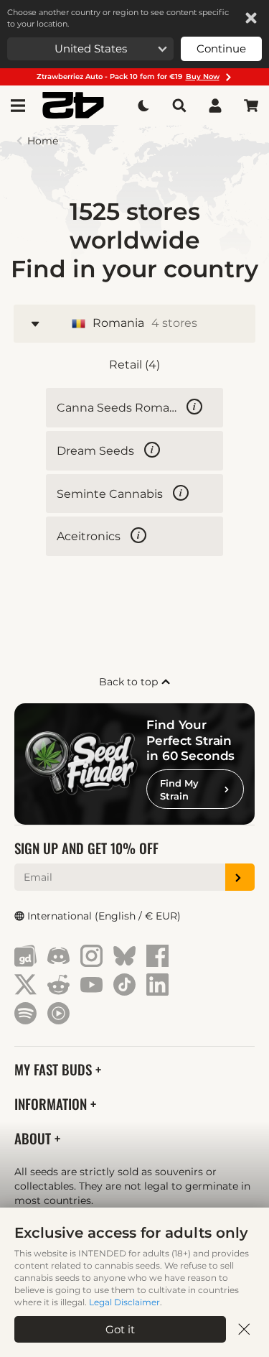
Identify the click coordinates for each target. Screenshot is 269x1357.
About (34, 1138)
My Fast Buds (54, 1069)
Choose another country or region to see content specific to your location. (118, 18)
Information (52, 1104)
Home (42, 140)
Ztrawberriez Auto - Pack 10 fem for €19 (128, 76)
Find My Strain (179, 789)
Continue (221, 48)
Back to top (130, 681)
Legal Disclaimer (124, 1302)
